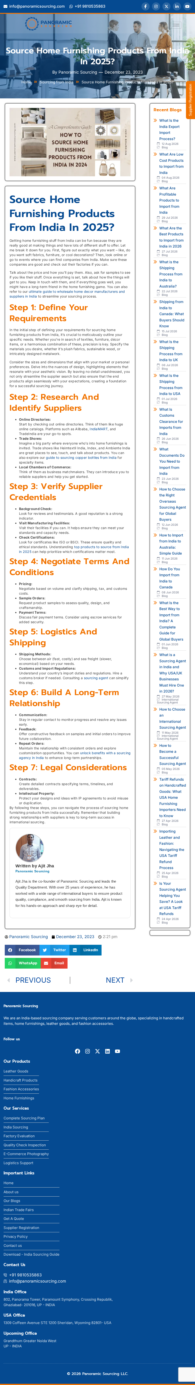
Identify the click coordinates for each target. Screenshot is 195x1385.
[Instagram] (156, 6)
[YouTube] (187, 6)
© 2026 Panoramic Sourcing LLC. (97, 1374)
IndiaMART (99, 429)
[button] (22, 950)
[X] (166, 6)
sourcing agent (96, 678)
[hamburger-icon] (176, 25)
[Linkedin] (107, 1051)
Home (26, 82)
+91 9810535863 (90, 6)
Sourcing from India (56, 82)
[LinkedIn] (177, 6)
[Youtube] (117, 1051)
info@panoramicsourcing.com (37, 6)
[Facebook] (145, 6)
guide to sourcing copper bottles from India (81, 457)
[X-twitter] (97, 1051)
